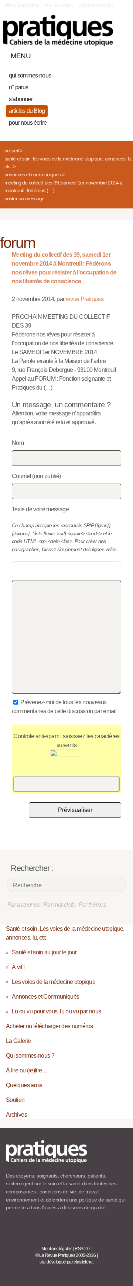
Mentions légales (56, 1248)
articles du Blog (27, 111)
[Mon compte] (106, 54)
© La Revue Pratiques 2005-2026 (65, 1255)
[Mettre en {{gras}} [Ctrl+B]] (18, 571)
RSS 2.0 (82, 1248)
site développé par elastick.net (66, 1262)
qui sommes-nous (30, 75)
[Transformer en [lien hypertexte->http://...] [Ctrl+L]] (42, 571)
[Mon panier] (94, 54)
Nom (18, 443)
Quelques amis (24, 1085)
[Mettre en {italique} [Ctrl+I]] (31, 571)
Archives (16, 1115)
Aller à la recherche (96, 5)
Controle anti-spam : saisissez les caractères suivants (66, 740)
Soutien (15, 1100)
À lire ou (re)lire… (27, 1070)
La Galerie (18, 1041)
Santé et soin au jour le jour (44, 952)
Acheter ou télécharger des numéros (49, 1026)
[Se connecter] (119, 54)
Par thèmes (92, 905)
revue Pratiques (84, 299)
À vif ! (18, 967)
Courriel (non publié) (36, 476)
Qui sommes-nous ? (30, 1055)
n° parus (18, 87)
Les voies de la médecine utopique (53, 982)
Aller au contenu (59, 5)
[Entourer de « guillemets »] (66, 571)
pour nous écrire (28, 123)
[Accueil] (58, 30)
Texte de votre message (40, 509)
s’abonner (21, 99)
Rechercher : (32, 868)
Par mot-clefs (59, 905)
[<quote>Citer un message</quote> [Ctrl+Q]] (54, 571)
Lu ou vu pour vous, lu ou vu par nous (56, 1011)
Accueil (11, 150)
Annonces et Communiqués (32, 174)
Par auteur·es (23, 905)
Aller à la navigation (22, 5)
